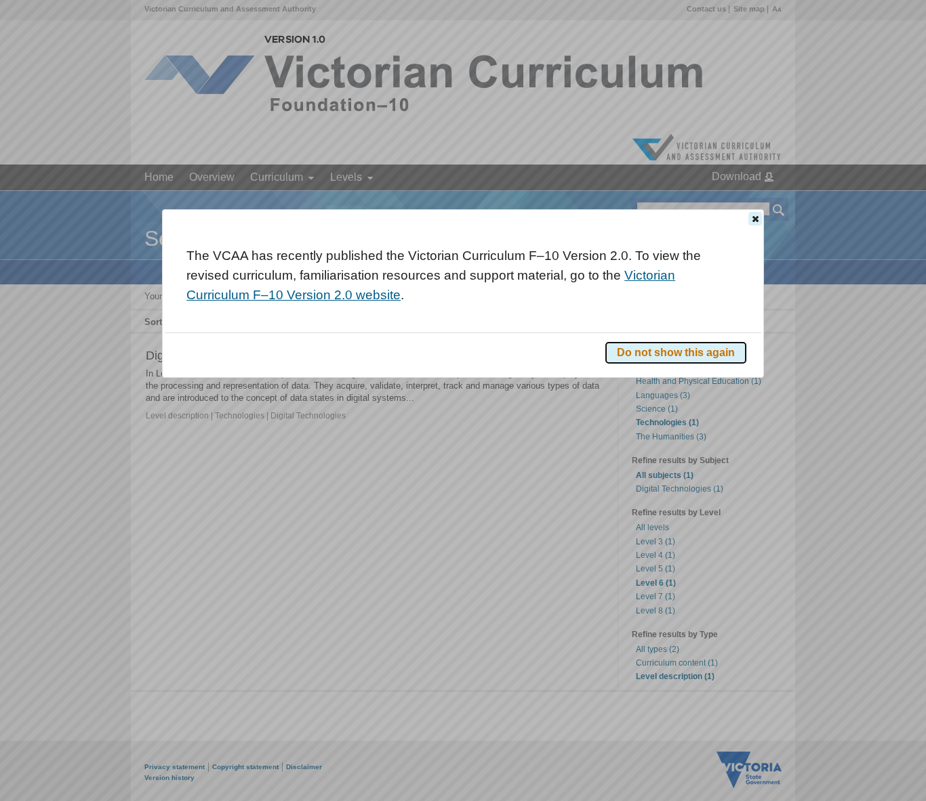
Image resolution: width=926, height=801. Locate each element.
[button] (755, 218)
